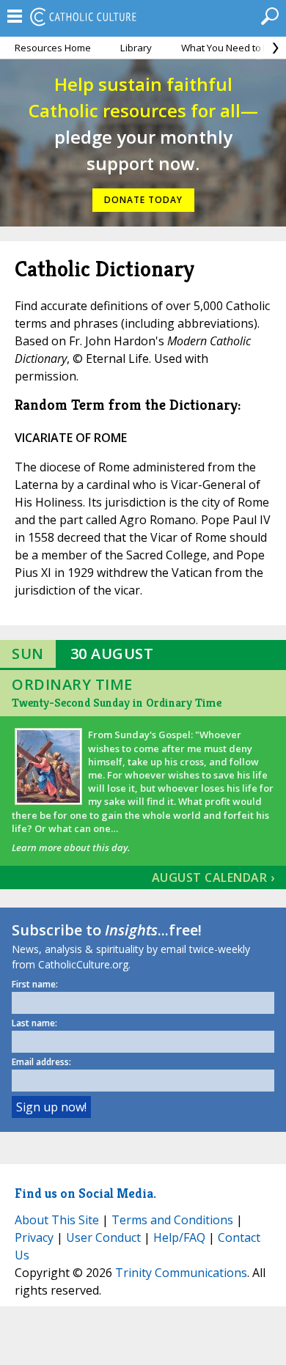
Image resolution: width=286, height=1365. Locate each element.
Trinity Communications (181, 1273)
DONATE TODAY (143, 200)
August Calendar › (213, 877)
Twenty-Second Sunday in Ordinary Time (116, 702)
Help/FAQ (179, 1237)
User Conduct (103, 1237)
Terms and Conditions (172, 1220)
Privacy (34, 1237)
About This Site (57, 1220)
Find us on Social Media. (85, 1193)
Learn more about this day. (71, 847)
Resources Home (53, 47)
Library (136, 47)
